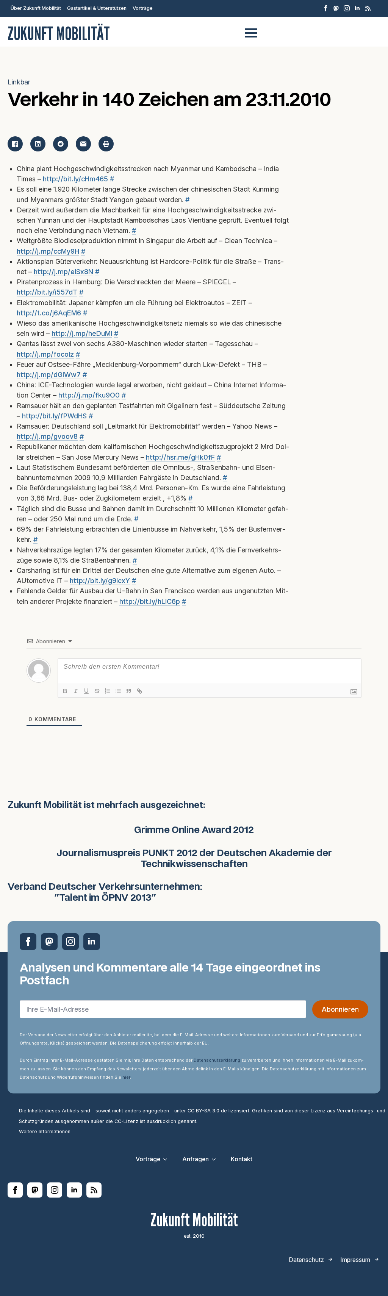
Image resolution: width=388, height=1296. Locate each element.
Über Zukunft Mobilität (36, 8)
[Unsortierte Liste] (118, 691)
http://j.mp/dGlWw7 (49, 375)
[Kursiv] (75, 691)
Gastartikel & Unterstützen (97, 8)
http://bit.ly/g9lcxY (100, 581)
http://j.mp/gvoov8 (47, 436)
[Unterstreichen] (86, 691)
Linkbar (19, 82)
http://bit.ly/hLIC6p (149, 601)
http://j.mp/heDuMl (82, 333)
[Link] (139, 691)
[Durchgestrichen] (97, 691)
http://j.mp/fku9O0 (89, 395)
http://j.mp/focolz (45, 354)
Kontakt (241, 1159)
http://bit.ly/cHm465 (75, 179)
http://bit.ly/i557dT (47, 292)
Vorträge (143, 8)
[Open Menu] (251, 33)
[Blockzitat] (129, 691)
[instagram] (347, 8)
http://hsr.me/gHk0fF (180, 457)
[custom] (336, 8)
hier (126, 1077)
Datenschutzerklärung (217, 1060)
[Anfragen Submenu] (216, 1159)
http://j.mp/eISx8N (63, 272)
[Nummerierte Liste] (107, 691)
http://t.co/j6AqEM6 (49, 313)
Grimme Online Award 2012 (194, 830)
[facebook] (325, 8)
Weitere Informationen (44, 1131)
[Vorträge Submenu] (167, 1159)
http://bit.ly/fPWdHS (54, 416)
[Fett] (65, 691)
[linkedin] (357, 8)
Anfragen (195, 1159)
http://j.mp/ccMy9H (48, 251)
